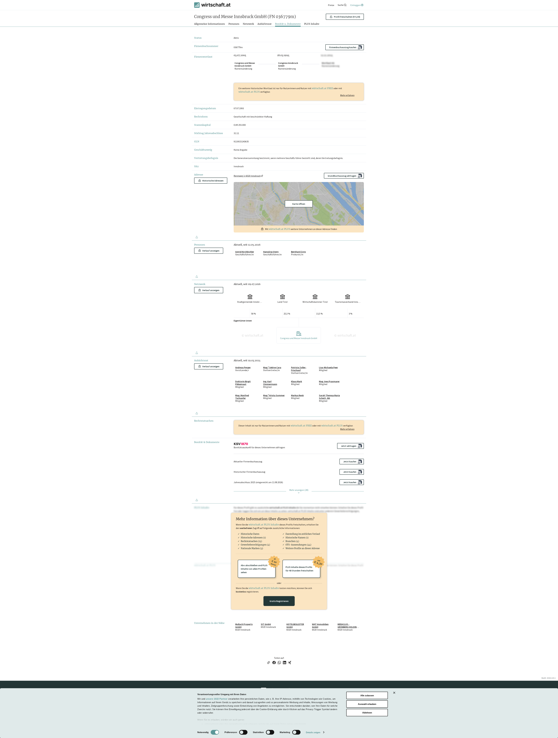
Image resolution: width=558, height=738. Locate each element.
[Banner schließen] (394, 693)
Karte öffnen (298, 203)
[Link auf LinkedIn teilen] (284, 663)
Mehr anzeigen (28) (298, 490)
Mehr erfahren (347, 95)
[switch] (243, 732)
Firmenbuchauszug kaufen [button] (342, 47)
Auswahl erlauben (367, 704)
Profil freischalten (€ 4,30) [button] (347, 16)
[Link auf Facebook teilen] (274, 663)
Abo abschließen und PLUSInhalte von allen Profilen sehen (258, 567)
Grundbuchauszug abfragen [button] (342, 175)
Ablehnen (367, 712)
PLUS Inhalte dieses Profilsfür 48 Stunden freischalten (303, 566)
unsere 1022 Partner (217, 699)
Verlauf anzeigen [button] (210, 250)
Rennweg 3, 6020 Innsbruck (247, 175)
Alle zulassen (367, 695)
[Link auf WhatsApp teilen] (279, 663)
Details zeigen (313, 732)
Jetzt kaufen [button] (349, 461)
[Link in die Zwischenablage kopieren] (268, 663)
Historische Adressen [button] (212, 180)
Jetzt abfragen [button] (348, 445)
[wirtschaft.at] (212, 5)
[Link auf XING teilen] (289, 663)
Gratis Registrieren (279, 601)
